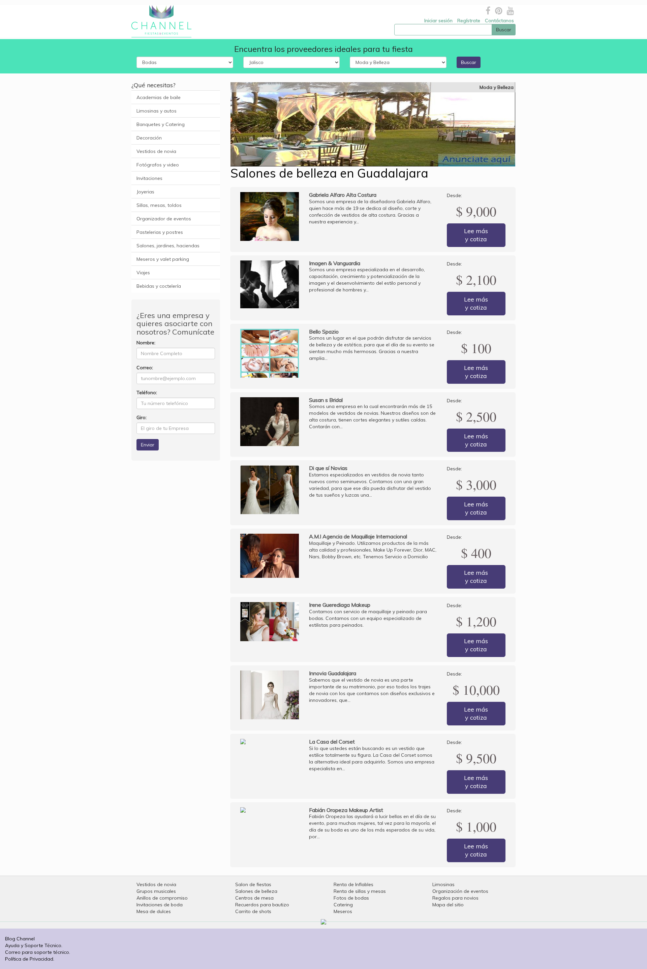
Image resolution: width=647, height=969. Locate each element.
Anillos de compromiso (162, 898)
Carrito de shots (253, 911)
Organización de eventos (460, 891)
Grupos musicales (156, 891)
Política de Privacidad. (29, 959)
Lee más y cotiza (476, 235)
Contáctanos (499, 21)
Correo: (144, 368)
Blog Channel (20, 939)
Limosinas (443, 884)
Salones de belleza (256, 891)
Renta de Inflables (353, 884)
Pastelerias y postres (159, 232)
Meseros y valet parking (162, 259)
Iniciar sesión (438, 21)
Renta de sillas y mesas (360, 891)
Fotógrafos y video (157, 165)
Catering (343, 905)
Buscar (468, 62)
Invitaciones (149, 178)
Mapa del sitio (448, 905)
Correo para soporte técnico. (37, 952)
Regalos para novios (455, 898)
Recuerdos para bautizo (262, 905)
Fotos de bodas (351, 898)
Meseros (343, 911)
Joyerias (145, 192)
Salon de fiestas (253, 884)
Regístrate (468, 21)
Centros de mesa (254, 898)
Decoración (149, 138)
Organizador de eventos (163, 219)
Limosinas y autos (156, 111)
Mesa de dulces (153, 911)
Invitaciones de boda (159, 905)
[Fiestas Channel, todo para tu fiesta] (158, 21)
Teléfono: (146, 392)
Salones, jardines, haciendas (167, 246)
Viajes (143, 273)
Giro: (141, 417)
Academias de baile (158, 97)
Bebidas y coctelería (158, 286)
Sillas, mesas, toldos (159, 205)
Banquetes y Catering (160, 124)
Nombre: (145, 343)
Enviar (147, 445)
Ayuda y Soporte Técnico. (33, 945)
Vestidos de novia (156, 151)
